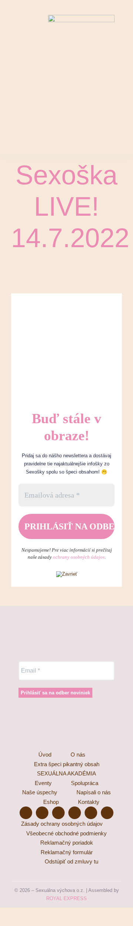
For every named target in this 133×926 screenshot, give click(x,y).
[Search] (119, 43)
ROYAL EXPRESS (66, 898)
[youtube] (27, 36)
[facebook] (14, 36)
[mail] (41, 51)
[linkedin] (27, 51)
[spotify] (14, 51)
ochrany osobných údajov (79, 557)
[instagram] (41, 36)
